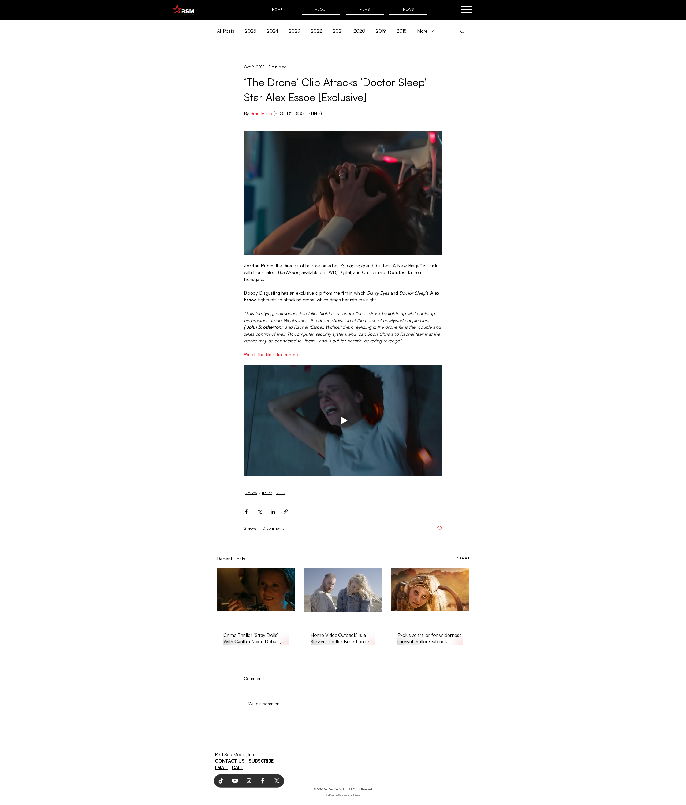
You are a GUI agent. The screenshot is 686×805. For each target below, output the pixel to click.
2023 (294, 31)
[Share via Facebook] (246, 511)
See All (463, 558)
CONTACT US (230, 761)
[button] (462, 31)
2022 (316, 31)
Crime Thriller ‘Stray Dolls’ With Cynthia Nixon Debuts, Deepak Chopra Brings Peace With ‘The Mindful (255, 638)
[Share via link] (285, 511)
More (422, 31)
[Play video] (343, 420)
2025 (250, 31)
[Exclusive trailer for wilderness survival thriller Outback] (430, 589)
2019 (381, 31)
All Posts (225, 31)
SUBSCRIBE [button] (261, 761)
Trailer (267, 492)
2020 (359, 31)
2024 (272, 31)
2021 (338, 31)
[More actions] (439, 66)
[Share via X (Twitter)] (259, 511)
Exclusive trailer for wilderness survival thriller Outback (429, 638)
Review (251, 492)
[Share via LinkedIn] (272, 511)
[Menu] (466, 9)
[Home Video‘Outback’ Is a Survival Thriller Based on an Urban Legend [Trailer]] (343, 590)
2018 (402, 31)
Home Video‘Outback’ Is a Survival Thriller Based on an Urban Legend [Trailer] (340, 638)
